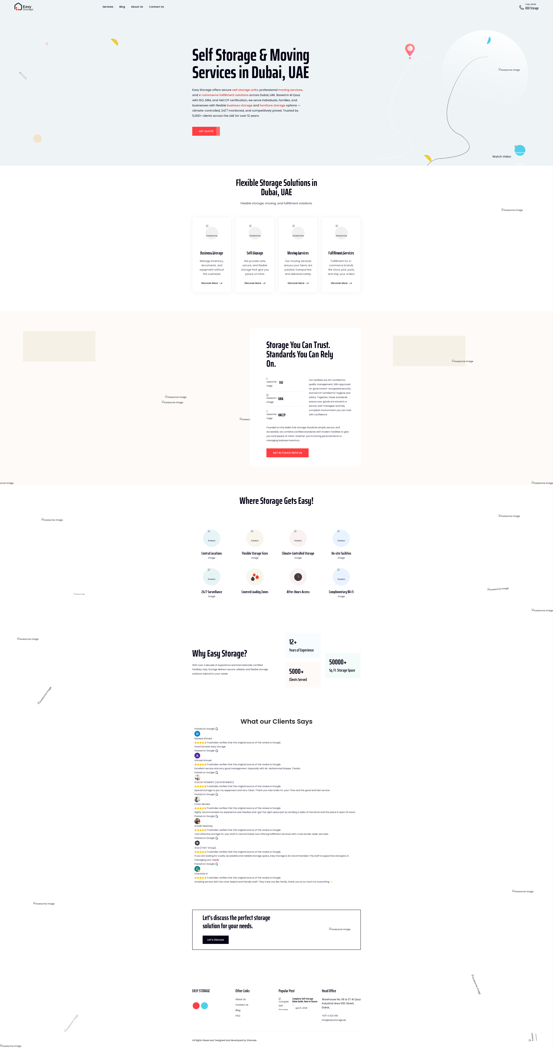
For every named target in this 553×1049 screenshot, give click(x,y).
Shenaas (251, 1040)
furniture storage (272, 105)
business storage (239, 105)
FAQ (237, 1015)
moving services (290, 90)
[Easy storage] (23, 6)
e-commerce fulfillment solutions (224, 95)
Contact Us (156, 6)
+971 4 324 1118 (330, 1015)
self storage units (245, 90)
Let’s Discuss (215, 939)
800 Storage (532, 8)
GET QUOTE (206, 131)
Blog (122, 6)
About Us (137, 6)
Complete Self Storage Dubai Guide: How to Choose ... (304, 1001)
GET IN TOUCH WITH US (287, 453)
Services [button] (108, 6)
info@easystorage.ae (334, 1020)
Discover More (209, 283)
